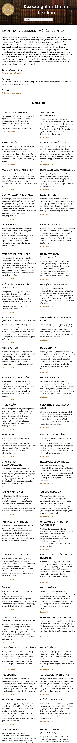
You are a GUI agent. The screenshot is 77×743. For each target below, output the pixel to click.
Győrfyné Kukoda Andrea (11, 93)
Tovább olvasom (8, 132)
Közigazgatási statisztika (11, 73)
